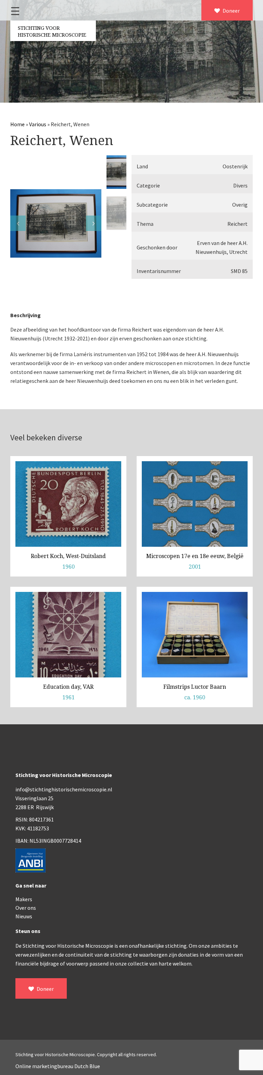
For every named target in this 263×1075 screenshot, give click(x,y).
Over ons (25, 907)
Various (37, 124)
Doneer (231, 10)
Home (17, 124)
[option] (55, 223)
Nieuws (23, 916)
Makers (23, 899)
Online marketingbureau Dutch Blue (57, 1066)
